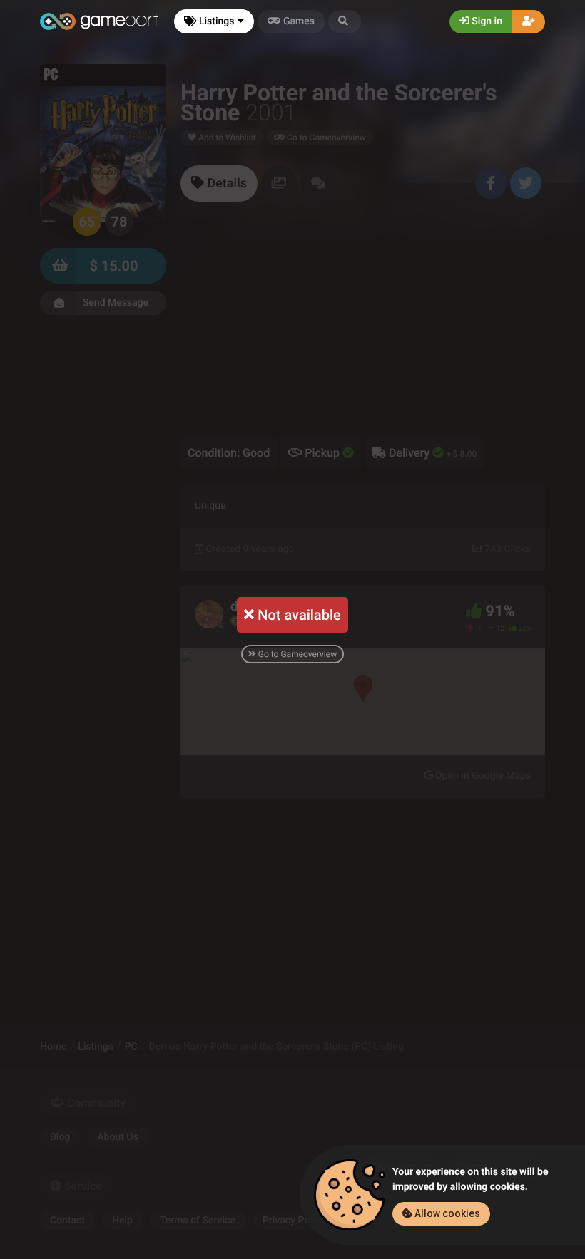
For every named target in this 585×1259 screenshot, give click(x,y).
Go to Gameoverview (296, 654)
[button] (344, 21)
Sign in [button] (485, 21)
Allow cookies (446, 1213)
